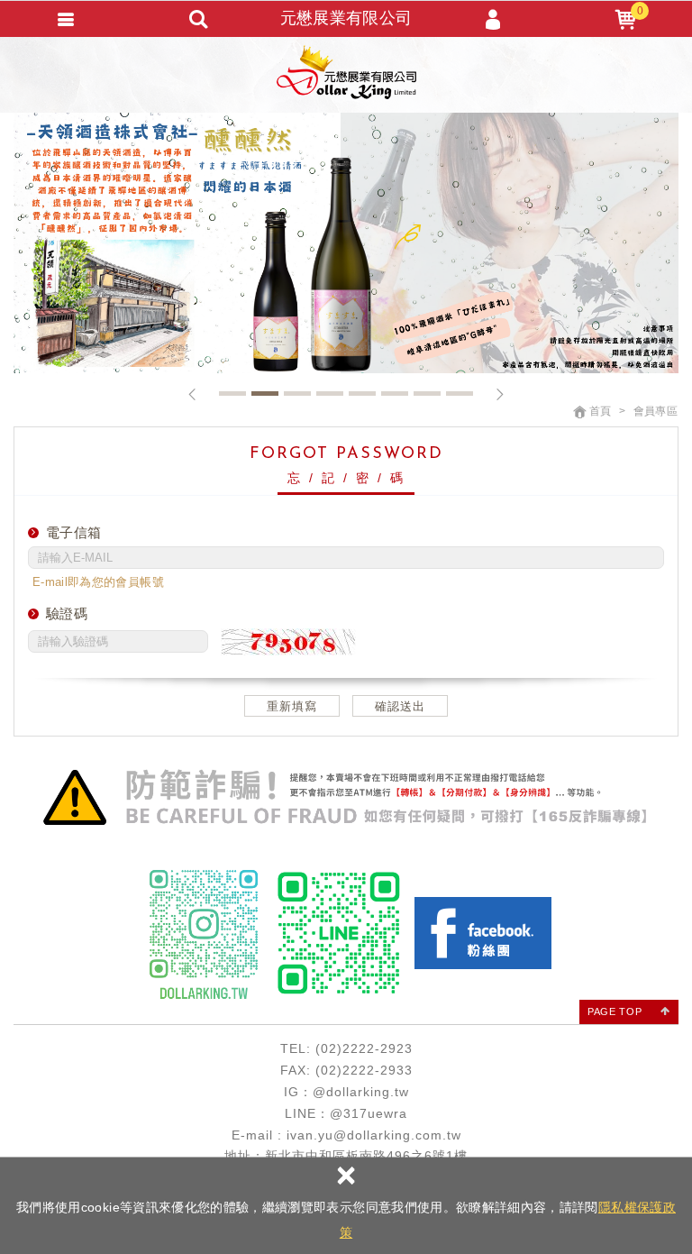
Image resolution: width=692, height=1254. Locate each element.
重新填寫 (292, 706)
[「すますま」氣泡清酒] (346, 243)
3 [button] (297, 393)
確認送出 (400, 706)
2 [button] (264, 393)
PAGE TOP (614, 1011)
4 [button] (329, 393)
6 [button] (394, 393)
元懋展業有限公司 (346, 72)
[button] (192, 394)
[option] (346, 243)
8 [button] (459, 393)
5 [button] (362, 393)
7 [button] (427, 393)
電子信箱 (73, 532)
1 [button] (232, 393)
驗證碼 (66, 613)
